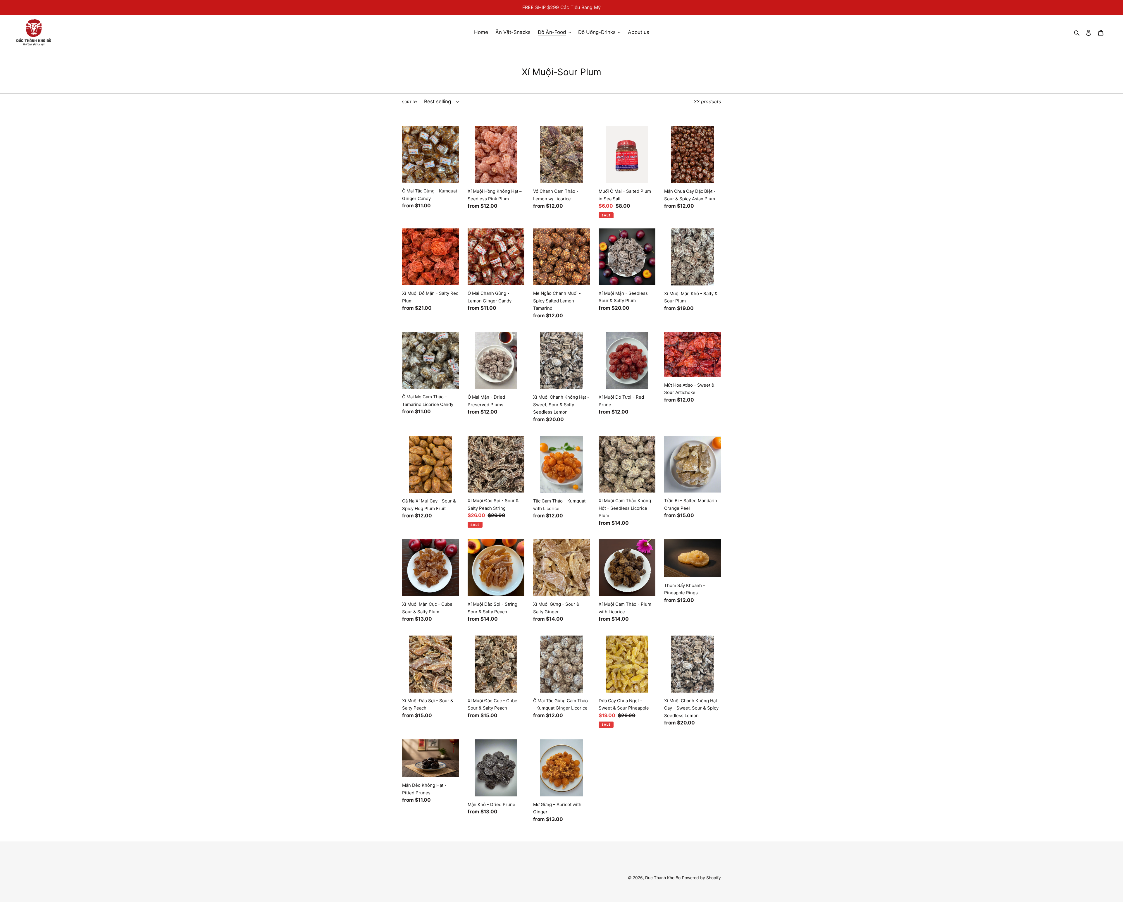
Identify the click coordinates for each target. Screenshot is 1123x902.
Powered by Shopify (701, 877)
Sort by (409, 102)
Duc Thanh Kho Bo (663, 877)
